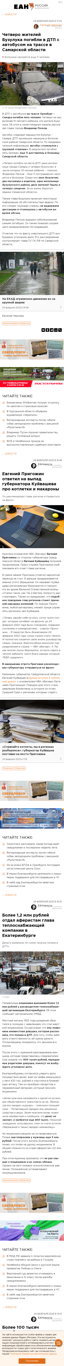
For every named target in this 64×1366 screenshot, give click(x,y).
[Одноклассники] (47, 330)
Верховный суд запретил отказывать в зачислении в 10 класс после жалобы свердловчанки (31, 1277)
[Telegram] (51, 330)
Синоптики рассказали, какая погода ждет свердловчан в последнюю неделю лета (33, 846)
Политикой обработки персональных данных (33, 1354)
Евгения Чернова (51, 25)
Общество (25, 323)
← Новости (9, 14)
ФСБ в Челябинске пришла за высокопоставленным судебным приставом (34, 443)
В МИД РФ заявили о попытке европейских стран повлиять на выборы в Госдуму (34, 1258)
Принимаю (32, 1361)
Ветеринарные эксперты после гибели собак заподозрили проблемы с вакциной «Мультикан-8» (32, 424)
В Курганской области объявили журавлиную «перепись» (27, 413)
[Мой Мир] (56, 330)
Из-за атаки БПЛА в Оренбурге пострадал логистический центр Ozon (33, 867)
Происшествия (10, 323)
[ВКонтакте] (43, 330)
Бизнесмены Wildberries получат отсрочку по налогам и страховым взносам (33, 404)
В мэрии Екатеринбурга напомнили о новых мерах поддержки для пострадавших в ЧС (34, 876)
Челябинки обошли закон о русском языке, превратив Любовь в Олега (33, 1267)
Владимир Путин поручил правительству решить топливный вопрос (32, 434)
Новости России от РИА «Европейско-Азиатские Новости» (24, 7)
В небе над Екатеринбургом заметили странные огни (30, 884)
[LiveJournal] (60, 330)
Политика (7, 768)
